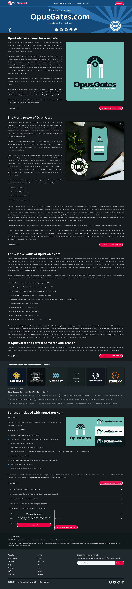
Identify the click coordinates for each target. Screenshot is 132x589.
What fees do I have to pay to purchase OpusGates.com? (29, 504)
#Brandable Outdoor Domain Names (50, 403)
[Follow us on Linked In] (122, 582)
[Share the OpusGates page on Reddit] (75, 30)
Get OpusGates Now (107, 483)
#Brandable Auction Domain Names (21, 399)
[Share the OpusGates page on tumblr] (66, 30)
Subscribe (119, 563)
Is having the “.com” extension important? (24, 499)
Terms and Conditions (43, 519)
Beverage (11, 568)
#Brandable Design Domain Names (47, 395)
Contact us (15, 103)
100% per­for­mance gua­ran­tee (50, 95)
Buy (119, 3)
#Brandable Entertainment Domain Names (76, 395)
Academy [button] (71, 3)
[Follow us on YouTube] (118, 582)
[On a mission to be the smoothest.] (56, 377)
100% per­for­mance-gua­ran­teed (37, 477)
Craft (9, 571)
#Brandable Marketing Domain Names (22, 403)
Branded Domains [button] (60, 3)
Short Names (12, 558)
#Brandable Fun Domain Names (99, 399)
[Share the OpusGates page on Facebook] (56, 30)
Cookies (40, 574)
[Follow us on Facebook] (110, 582)
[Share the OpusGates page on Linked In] (71, 30)
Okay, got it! (33, 525)
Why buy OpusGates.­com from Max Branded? (25, 489)
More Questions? (15, 523)
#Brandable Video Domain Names (106, 403)
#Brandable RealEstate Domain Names (79, 403)
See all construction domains (15, 388)
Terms (39, 568)
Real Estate (11, 574)
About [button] (79, 3)
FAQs (39, 565)
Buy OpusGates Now (107, 108)
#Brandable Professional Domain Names (106, 395)
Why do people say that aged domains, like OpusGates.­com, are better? (34, 494)
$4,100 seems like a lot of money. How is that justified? (28, 509)
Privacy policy (30, 519)
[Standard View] (9, 30)
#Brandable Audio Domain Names (48, 399)
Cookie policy (22, 519)
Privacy (39, 571)
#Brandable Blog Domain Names (74, 399)
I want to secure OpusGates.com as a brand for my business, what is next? (35, 518)
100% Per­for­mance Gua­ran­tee (46, 347)
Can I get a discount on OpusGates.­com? (23, 513)
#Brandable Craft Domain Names (20, 395)
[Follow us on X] (114, 582)
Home (39, 558)
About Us (40, 561)
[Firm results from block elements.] (76, 377)
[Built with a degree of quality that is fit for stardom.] (16, 377)
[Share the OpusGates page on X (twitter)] (61, 30)
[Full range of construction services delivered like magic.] (115, 377)
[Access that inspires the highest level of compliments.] (96, 377)
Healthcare (11, 561)
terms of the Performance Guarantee (21, 545)
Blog (9, 565)
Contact (86, 3)
